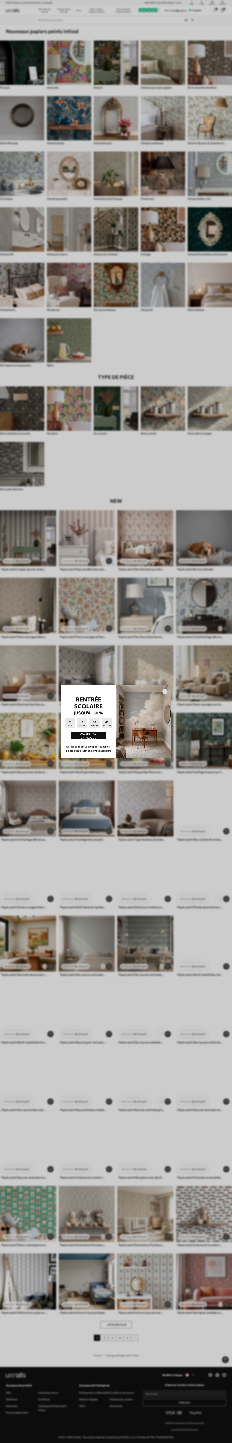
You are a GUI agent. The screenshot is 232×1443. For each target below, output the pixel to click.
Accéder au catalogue (88, 735)
